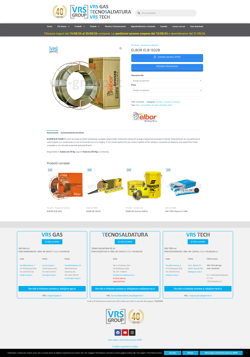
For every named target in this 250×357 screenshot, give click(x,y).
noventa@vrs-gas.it (72, 278)
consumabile (145, 105)
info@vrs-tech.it (172, 275)
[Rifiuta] (246, 353)
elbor (170, 105)
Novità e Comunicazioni (115, 26)
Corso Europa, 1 (48, 265)
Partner (93, 26)
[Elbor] (144, 116)
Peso (133, 85)
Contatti (163, 26)
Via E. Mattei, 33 (194, 265)
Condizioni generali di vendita (125, 346)
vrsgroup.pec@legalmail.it (200, 295)
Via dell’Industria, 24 (73, 265)
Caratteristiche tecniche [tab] (72, 132)
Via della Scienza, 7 (27, 265)
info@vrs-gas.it (26, 275)
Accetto (172, 353)
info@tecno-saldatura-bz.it (124, 275)
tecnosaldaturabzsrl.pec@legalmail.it (127, 295)
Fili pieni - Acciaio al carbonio (144, 45)
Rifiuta (190, 353)
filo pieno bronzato (159, 105)
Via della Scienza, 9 (173, 265)
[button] (120, 48)
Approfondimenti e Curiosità (143, 26)
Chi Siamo (61, 26)
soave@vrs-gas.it (49, 275)
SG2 (137, 105)
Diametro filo (137, 75)
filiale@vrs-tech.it (195, 272)
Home (49, 26)
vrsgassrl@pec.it (54, 295)
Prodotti (78, 26)
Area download (196, 26)
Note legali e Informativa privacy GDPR (221, 353)
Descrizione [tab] (52, 132)
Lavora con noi (178, 26)
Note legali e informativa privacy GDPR (125, 340)
